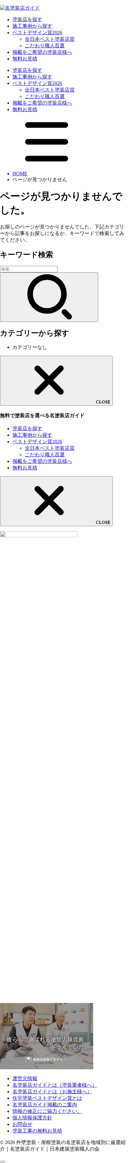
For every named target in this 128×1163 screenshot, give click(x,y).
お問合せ (22, 1124)
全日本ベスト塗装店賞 (50, 39)
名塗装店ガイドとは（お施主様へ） (52, 1091)
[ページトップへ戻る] (2, 1162)
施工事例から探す (32, 26)
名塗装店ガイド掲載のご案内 (44, 1104)
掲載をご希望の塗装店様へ (42, 52)
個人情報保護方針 (32, 1117)
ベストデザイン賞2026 (37, 32)
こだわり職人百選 (45, 45)
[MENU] (46, 163)
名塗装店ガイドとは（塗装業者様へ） (54, 1085)
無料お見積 (24, 58)
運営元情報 (24, 1078)
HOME (19, 173)
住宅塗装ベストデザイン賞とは (47, 1098)
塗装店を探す (27, 19)
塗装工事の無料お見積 (37, 1130)
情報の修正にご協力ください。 (47, 1111)
